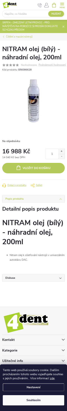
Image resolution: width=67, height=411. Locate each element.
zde (52, 378)
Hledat (56, 13)
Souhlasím (33, 400)
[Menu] (62, 5)
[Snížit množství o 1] (61, 156)
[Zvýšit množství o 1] (61, 151)
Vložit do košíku (36, 168)
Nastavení (33, 387)
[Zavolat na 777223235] (39, 5)
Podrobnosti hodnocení (52, 65)
